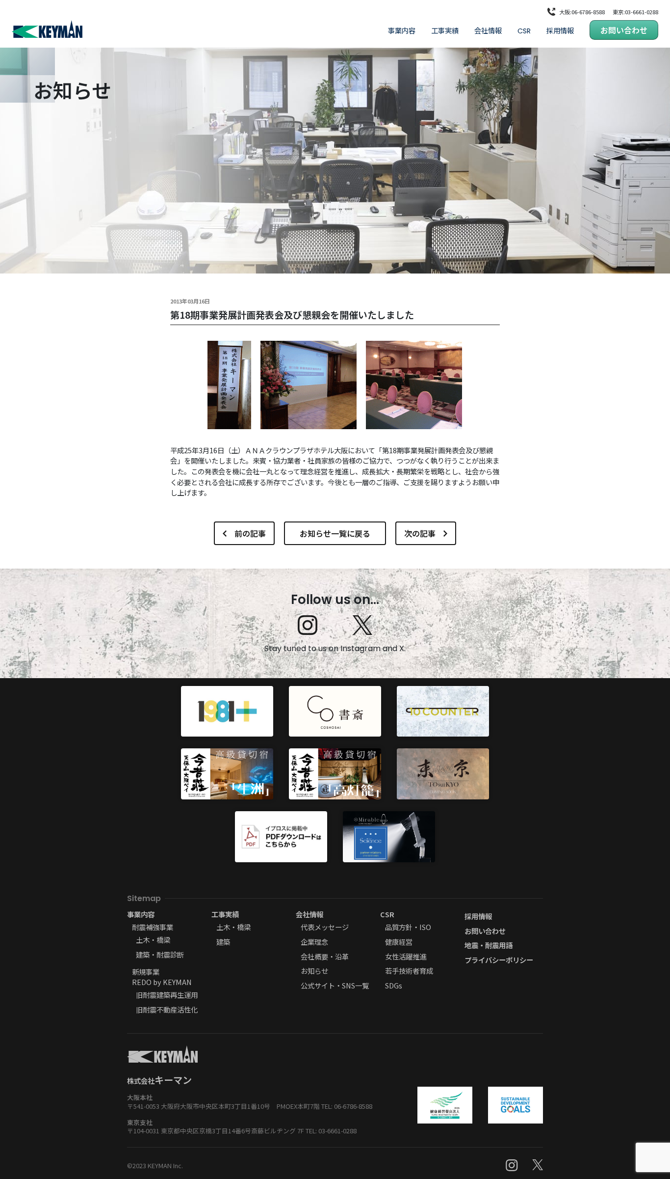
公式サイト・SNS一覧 (335, 985)
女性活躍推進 (405, 956)
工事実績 (445, 30)
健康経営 (398, 941)
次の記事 (420, 533)
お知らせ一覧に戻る (335, 533)
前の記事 (250, 533)
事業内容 (401, 30)
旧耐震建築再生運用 (167, 994)
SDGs (393, 985)
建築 (223, 941)
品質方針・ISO (408, 927)
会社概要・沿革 (325, 956)
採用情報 (560, 30)
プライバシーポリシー (498, 960)
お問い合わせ (623, 30)
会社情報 (488, 30)
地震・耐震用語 (488, 945)
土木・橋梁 (153, 939)
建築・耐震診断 (160, 954)
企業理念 (314, 941)
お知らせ (314, 970)
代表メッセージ (325, 927)
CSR (524, 31)
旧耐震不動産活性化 (167, 1009)
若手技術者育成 (409, 970)
